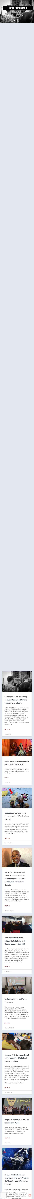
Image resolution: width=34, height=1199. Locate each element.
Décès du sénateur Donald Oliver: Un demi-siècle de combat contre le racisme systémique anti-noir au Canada (15, 878)
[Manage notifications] (30, 1195)
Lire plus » (7, 729)
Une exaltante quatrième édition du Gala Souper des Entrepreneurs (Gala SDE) (16, 941)
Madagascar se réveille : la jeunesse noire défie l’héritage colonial (17, 816)
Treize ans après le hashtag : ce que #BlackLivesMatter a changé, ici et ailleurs (16, 700)
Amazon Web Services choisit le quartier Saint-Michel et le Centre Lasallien (17, 1058)
